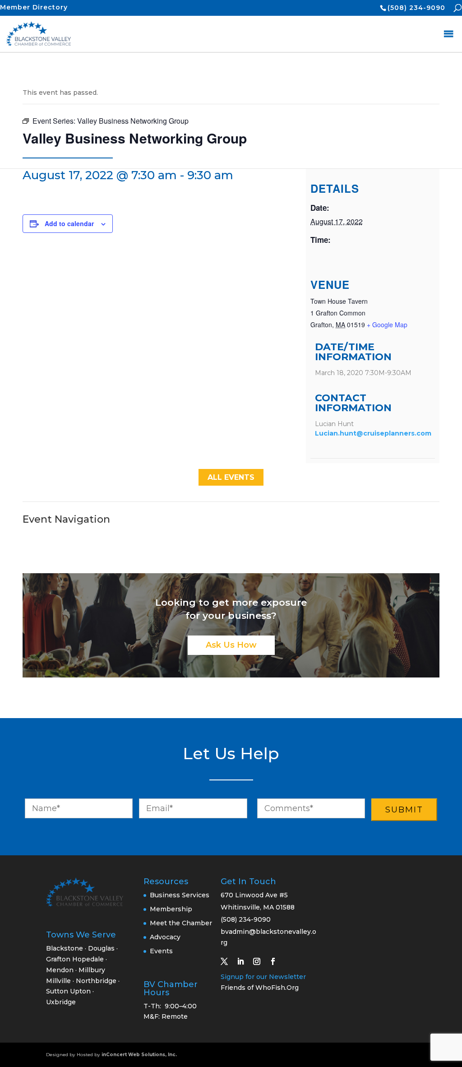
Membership (171, 909)
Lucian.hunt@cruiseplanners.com (373, 433)
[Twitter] (228, 961)
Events (161, 951)
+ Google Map (387, 324)
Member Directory (34, 7)
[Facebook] (276, 961)
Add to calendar (69, 223)
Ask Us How (231, 645)
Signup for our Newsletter (263, 977)
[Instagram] (260, 961)
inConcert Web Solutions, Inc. (139, 1055)
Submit (404, 810)
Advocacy (165, 937)
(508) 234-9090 (416, 8)
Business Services (179, 895)
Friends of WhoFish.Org (260, 987)
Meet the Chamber (181, 923)
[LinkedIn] (244, 961)
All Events (231, 477)
